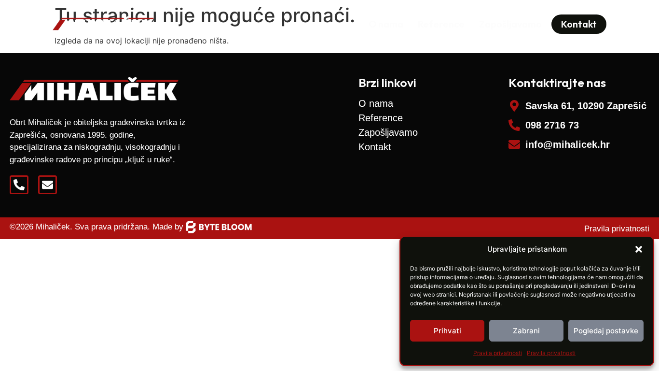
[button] (639, 249)
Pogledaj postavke (606, 330)
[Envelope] (47, 184)
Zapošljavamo (510, 24)
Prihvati (447, 330)
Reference (441, 24)
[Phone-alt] (19, 184)
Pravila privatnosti (497, 353)
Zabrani (526, 330)
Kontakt (374, 147)
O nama (386, 24)
